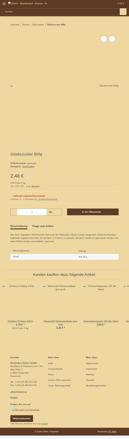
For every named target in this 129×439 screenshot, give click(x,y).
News (51, 374)
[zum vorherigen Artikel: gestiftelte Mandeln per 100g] (108, 24)
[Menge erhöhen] (58, 212)
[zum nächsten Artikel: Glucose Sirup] (115, 24)
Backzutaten (28, 166)
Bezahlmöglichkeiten (96, 385)
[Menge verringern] (14, 212)
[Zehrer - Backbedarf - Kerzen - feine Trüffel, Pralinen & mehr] (27, 4)
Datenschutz (92, 363)
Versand (35, 186)
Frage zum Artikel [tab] (42, 226)
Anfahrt (14, 397)
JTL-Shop (112, 432)
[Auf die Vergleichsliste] (103, 39)
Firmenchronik (55, 369)
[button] (100, 3)
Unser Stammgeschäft (59, 385)
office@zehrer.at (18, 391)
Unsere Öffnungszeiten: (60, 380)
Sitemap (90, 374)
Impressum (91, 369)
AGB (50, 363)
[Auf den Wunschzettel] (112, 39)
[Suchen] (123, 11)
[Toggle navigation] (4, 3)
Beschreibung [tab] (18, 226)
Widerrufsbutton (22, 418)
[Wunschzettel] (107, 3)
